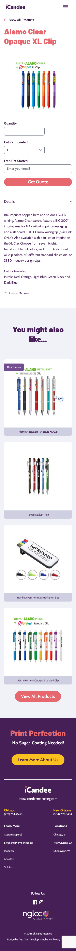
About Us (9, 859)
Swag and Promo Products (18, 842)
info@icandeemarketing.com (38, 799)
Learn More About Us (38, 760)
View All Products (38, 696)
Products (9, 850)
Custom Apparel (13, 834)
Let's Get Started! (16, 161)
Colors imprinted (16, 142)
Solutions (9, 867)
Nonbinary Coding (59, 939)
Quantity (10, 123)
